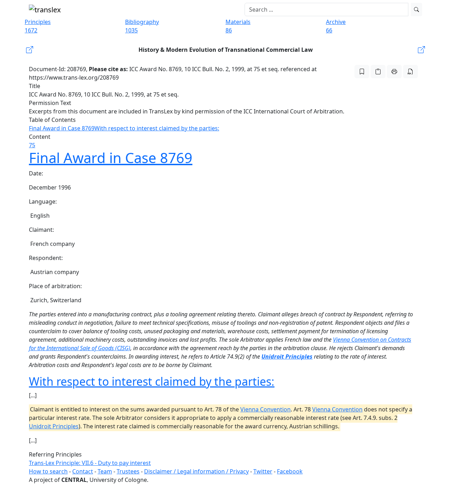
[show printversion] (394, 71)
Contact (82, 471)
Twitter (262, 471)
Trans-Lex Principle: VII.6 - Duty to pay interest (90, 463)
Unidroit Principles (287, 356)
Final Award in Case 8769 (61, 128)
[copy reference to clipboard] (378, 71)
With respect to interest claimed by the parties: (156, 128)
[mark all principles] (361, 71)
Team (105, 471)
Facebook (290, 471)
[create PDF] (410, 71)
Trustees (128, 471)
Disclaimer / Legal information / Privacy (196, 471)
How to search (48, 471)
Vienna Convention (265, 409)
